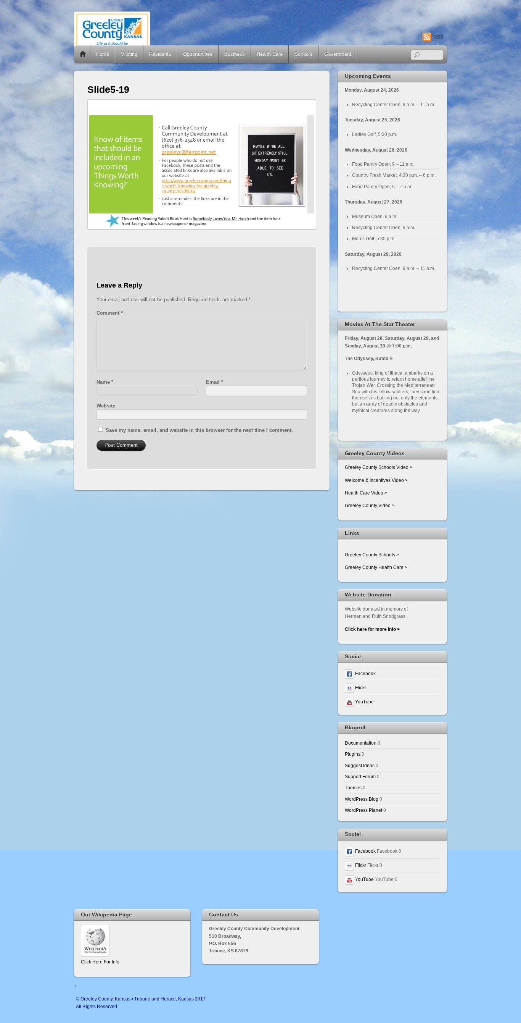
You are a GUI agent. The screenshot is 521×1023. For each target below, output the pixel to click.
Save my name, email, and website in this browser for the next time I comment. (199, 430)
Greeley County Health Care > (376, 567)
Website (105, 406)
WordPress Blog (361, 799)
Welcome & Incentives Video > (376, 480)
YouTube (364, 701)
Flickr (360, 687)
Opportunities (197, 54)
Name (104, 382)
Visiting (129, 54)
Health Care (270, 54)
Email (214, 382)
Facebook (365, 673)
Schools (303, 54)
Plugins (352, 753)
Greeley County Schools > (372, 554)
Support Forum (360, 776)
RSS (438, 37)
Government (337, 54)
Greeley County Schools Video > (378, 467)
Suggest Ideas (360, 765)
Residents (160, 54)
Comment (109, 313)
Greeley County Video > (369, 505)
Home (83, 54)
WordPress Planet (363, 810)
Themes (353, 787)
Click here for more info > (372, 629)
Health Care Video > (366, 492)
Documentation (360, 742)
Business (234, 54)
